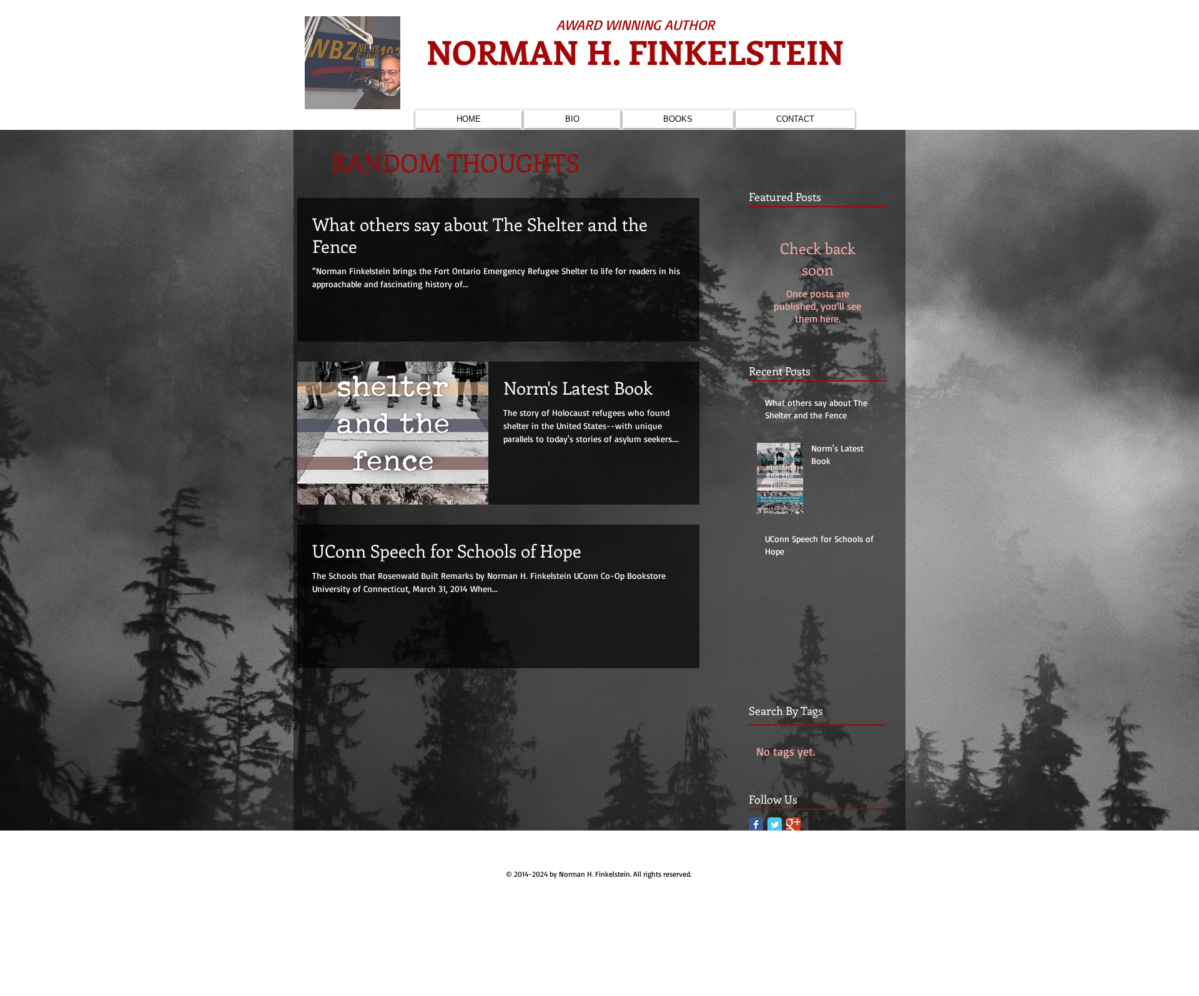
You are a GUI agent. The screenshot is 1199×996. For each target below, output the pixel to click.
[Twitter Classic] (774, 824)
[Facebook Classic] (756, 824)
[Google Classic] (793, 824)
